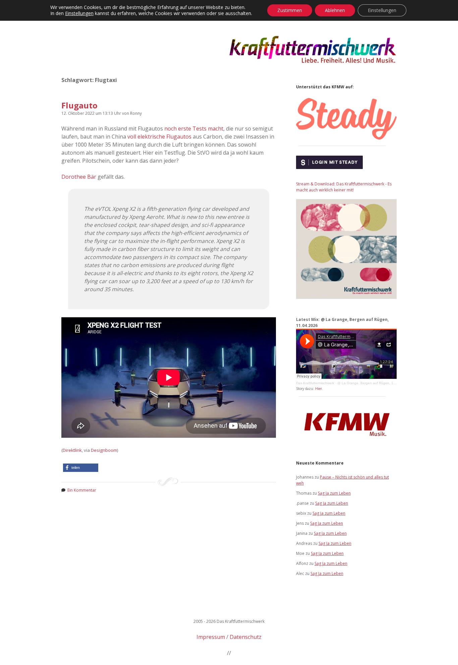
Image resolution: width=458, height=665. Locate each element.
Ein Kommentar (81, 490)
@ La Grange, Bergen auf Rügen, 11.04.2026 (373, 383)
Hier (318, 388)
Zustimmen (289, 10)
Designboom (104, 450)
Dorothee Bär (78, 176)
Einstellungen (79, 13)
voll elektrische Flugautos (159, 136)
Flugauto (79, 105)
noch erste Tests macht (193, 128)
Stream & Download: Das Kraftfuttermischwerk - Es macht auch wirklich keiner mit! (344, 187)
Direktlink (72, 450)
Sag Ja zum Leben (334, 493)
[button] (80, 468)
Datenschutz (246, 637)
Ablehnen (335, 10)
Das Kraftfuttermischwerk (315, 383)
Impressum (210, 637)
